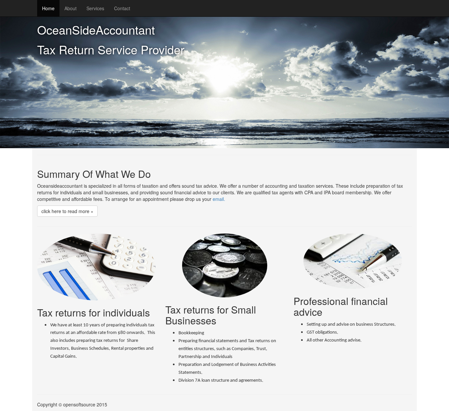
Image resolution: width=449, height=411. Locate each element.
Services (95, 8)
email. (219, 199)
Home (48, 8)
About (70, 8)
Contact (122, 8)
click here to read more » (67, 211)
